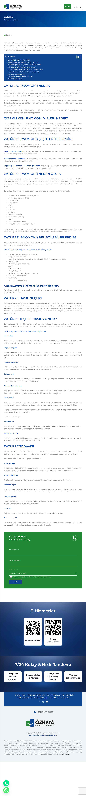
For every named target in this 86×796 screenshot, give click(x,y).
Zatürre (15, 20)
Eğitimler (54, 698)
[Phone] (6, 783)
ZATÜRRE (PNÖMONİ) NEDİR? (19, 60)
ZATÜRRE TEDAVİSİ (15, 79)
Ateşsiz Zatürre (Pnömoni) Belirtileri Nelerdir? (24, 72)
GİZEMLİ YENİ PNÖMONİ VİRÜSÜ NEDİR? (23, 62)
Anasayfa (7, 20)
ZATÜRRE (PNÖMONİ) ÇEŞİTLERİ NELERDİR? (24, 65)
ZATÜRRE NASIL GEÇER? (17, 74)
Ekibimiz (70, 695)
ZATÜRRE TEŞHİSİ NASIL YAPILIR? (20, 76)
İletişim (65, 698)
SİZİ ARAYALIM (20, 538)
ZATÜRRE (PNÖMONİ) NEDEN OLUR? (21, 67)
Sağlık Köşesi (40, 698)
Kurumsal (20, 695)
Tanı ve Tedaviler (55, 695)
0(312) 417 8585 (45, 712)
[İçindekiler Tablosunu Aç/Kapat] (77, 57)
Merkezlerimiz (25, 698)
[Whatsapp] (6, 790)
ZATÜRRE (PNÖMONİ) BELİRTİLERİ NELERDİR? (25, 69)
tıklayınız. (65, 754)
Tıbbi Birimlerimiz (36, 695)
